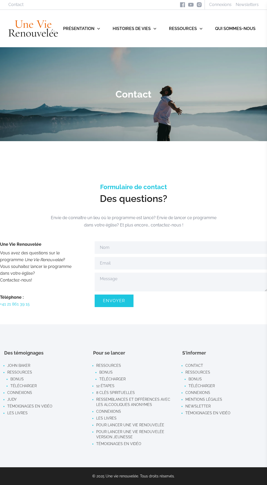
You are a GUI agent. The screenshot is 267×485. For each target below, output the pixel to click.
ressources (19, 372)
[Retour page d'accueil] (33, 28)
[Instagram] (199, 5)
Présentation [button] (78, 28)
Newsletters (247, 4)
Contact (15, 4)
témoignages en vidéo (29, 406)
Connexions (220, 4)
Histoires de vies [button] (132, 28)
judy (12, 399)
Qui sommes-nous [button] (235, 28)
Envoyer (114, 300)
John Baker (18, 365)
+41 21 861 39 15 (15, 304)
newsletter (198, 406)
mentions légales (203, 399)
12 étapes (105, 386)
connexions (19, 393)
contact (194, 365)
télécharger (23, 386)
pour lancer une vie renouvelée (130, 425)
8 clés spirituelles (115, 393)
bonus (17, 379)
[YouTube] (191, 5)
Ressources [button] (183, 28)
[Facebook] (182, 5)
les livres (17, 413)
